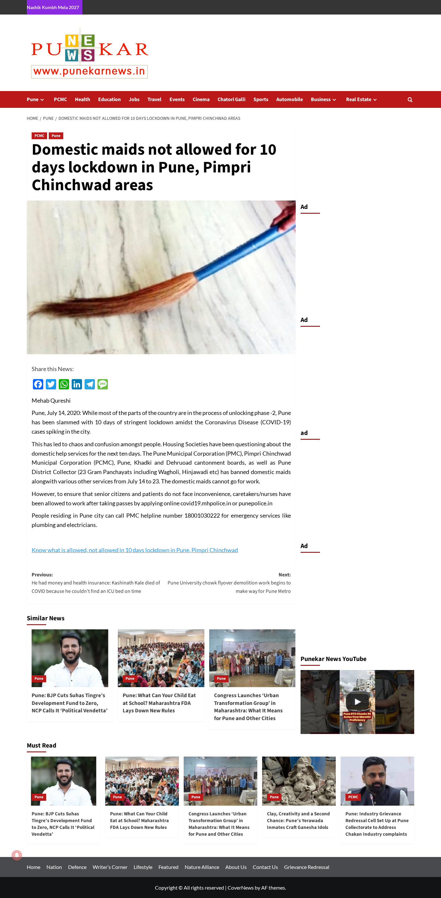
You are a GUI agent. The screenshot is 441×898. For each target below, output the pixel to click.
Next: (229, 583)
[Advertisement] (358, 263)
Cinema (201, 99)
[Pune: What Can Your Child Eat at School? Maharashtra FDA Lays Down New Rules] (161, 658)
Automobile (289, 99)
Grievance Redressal (306, 867)
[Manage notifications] (17, 855)
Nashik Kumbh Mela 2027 (53, 7)
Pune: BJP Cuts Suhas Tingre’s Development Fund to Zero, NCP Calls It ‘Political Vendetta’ (70, 703)
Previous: (96, 583)
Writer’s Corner (110, 867)
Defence (77, 867)
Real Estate (358, 99)
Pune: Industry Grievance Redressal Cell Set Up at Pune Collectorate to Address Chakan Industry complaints (377, 824)
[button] (410, 99)
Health (82, 99)
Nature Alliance (202, 867)
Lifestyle (143, 867)
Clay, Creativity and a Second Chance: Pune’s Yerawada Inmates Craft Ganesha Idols (298, 820)
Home (33, 867)
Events (177, 99)
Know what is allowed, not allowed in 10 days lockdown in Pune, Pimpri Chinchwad (135, 549)
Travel (154, 99)
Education (109, 99)
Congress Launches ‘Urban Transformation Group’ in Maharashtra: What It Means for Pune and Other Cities (248, 707)
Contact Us (265, 867)
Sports (260, 99)
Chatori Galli (231, 99)
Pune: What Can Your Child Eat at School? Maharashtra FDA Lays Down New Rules (159, 703)
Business (321, 99)
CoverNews (241, 887)
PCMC (60, 99)
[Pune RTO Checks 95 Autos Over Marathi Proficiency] (358, 702)
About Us (236, 867)
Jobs (134, 99)
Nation (54, 867)
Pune (32, 99)
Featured (169, 867)
